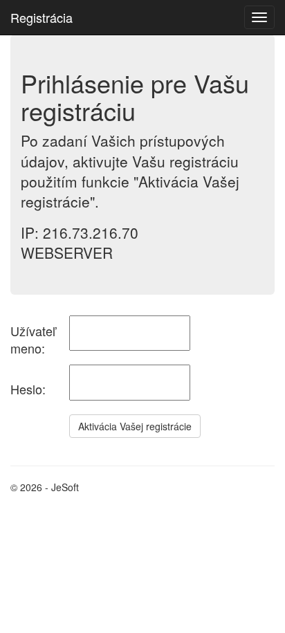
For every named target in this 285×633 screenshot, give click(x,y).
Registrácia (41, 17)
